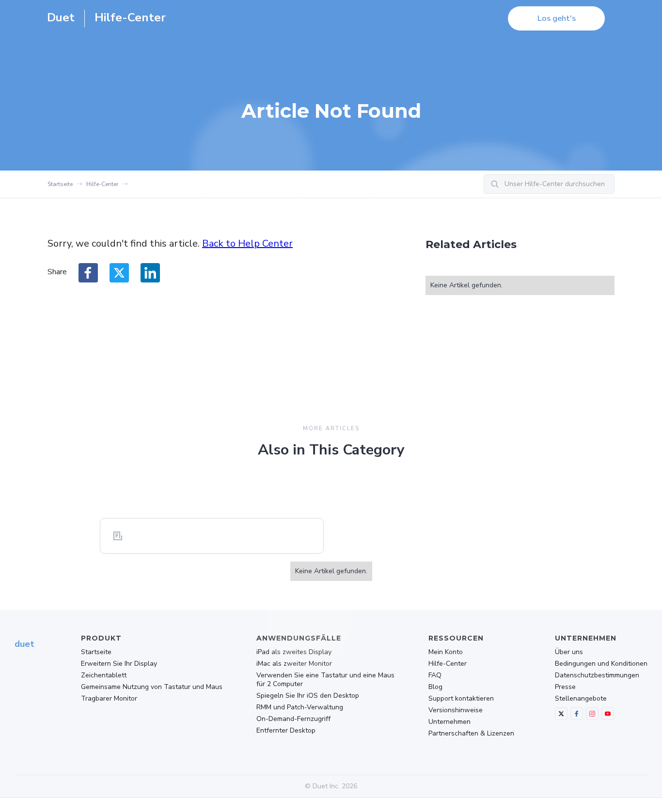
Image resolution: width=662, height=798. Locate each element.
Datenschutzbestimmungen (597, 675)
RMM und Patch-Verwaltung (299, 707)
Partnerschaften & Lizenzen (471, 733)
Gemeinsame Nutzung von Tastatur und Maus (151, 687)
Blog (435, 687)
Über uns (569, 652)
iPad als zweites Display (293, 652)
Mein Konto (445, 652)
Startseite (60, 184)
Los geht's (556, 18)
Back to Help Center (247, 243)
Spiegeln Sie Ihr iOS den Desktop (307, 695)
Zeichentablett (103, 675)
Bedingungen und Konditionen (601, 663)
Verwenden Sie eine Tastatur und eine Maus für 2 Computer (325, 679)
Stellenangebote (581, 698)
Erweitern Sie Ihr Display (119, 663)
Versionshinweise (455, 710)
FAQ (434, 675)
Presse (565, 687)
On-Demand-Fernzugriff (293, 719)
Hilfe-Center (102, 184)
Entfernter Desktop (285, 730)
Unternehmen (449, 722)
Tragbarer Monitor (109, 698)
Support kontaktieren (461, 698)
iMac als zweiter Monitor (294, 663)
